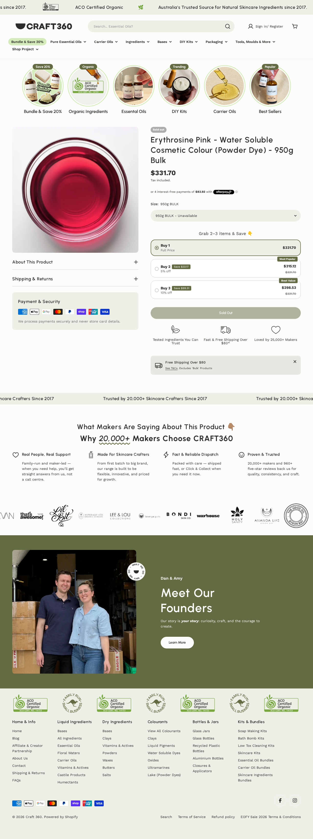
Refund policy (223, 817)
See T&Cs (171, 368)
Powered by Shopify (61, 817)
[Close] (295, 361)
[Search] (228, 26)
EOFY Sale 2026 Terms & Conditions (271, 817)
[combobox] (161, 26)
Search (166, 817)
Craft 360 (34, 817)
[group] (43, 89)
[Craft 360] (289, 7)
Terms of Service (192, 817)
